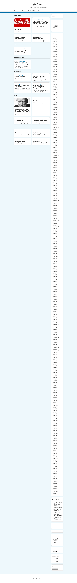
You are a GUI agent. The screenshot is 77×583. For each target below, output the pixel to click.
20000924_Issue (55, 447)
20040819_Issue (55, 290)
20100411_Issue (55, 79)
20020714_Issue (55, 373)
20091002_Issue (55, 98)
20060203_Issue (55, 234)
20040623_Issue (55, 296)
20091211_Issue (55, 91)
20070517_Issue (55, 186)
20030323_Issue (55, 347)
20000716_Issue (55, 459)
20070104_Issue (55, 199)
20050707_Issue (55, 257)
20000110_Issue (55, 482)
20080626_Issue (55, 144)
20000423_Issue (55, 470)
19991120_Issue (55, 487)
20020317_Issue (55, 385)
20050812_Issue (55, 253)
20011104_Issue (55, 399)
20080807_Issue (55, 140)
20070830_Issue (55, 175)
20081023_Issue (55, 132)
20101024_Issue (55, 59)
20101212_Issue (55, 54)
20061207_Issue (55, 202)
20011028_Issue (55, 401)
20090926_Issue (55, 99)
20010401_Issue (55, 425)
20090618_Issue (55, 109)
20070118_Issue (55, 198)
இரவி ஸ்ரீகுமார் (40, 139)
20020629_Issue (55, 374)
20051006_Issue (55, 247)
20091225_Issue (55, 90)
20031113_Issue (55, 322)
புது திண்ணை (17, 29)
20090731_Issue (55, 105)
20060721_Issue (55, 217)
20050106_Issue (55, 274)
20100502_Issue (55, 77)
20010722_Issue (55, 412)
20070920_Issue (55, 173)
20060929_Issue (55, 209)
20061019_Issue (55, 207)
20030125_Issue (55, 353)
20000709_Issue (55, 459)
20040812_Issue (55, 290)
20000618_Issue (55, 462)
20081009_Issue (55, 133)
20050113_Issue (55, 273)
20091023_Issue (55, 96)
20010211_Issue (55, 430)
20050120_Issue (55, 272)
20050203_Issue (55, 271)
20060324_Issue (55, 229)
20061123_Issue (55, 204)
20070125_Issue (55, 197)
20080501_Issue (55, 150)
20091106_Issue (55, 95)
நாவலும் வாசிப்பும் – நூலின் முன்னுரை (57, 504)
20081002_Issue (55, 134)
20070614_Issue (55, 183)
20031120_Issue (55, 321)
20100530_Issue (55, 74)
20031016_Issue (55, 325)
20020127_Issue (55, 390)
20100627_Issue (55, 71)
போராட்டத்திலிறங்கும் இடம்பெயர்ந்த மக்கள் (19, 38)
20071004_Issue (55, 171)
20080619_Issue (55, 145)
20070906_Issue (55, 174)
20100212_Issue (55, 85)
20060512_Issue (55, 224)
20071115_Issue (55, 167)
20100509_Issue (55, 76)
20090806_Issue (55, 104)
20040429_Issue (55, 304)
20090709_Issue (55, 107)
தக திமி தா (36, 132)
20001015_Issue (55, 444)
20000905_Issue (55, 452)
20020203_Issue (55, 389)
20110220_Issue (55, 47)
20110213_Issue (55, 47)
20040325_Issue (55, 308)
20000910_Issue (55, 451)
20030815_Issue (55, 332)
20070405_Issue (55, 190)
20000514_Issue (55, 468)
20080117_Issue (55, 161)
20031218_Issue (55, 318)
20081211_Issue (55, 128)
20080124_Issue (55, 160)
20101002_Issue (55, 61)
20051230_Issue (55, 238)
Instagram (40, 578)
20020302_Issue (55, 386)
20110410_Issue (55, 42)
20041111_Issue (55, 280)
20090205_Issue (55, 123)
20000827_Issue (55, 453)
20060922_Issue (55, 210)
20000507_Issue (55, 469)
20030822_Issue (55, 331)
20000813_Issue (55, 455)
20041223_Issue (55, 275)
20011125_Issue (55, 396)
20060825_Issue (55, 213)
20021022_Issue (55, 363)
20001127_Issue (55, 439)
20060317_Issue (55, 230)
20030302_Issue (55, 349)
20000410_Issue (55, 472)
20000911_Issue (55, 450)
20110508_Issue (55, 39)
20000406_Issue (55, 473)
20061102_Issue (55, 206)
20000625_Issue (55, 461)
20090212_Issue (55, 122)
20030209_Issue (55, 351)
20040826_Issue (55, 289)
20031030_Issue (55, 323)
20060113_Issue (55, 236)
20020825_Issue (55, 368)
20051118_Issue (55, 243)
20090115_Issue (55, 125)
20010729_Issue (55, 411)
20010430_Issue (55, 422)
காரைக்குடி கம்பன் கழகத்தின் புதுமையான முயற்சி (22, 50)
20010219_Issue (55, 429)
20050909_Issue (55, 250)
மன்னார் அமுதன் (40, 84)
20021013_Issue (55, 363)
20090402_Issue (55, 117)
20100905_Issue (55, 64)
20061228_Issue (55, 200)
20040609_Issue (55, 298)
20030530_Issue (55, 340)
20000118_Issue (55, 482)
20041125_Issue (55, 278)
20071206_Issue (55, 165)
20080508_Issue (55, 149)
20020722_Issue (55, 372)
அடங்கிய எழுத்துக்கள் (19, 141)
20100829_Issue (55, 65)
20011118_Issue (55, 398)
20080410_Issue (55, 152)
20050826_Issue (55, 252)
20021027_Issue (55, 362)
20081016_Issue (55, 133)
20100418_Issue (55, 78)
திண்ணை (38, 4)
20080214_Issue (55, 158)
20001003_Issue (55, 446)
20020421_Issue (55, 381)
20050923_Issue (55, 249)
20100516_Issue (55, 75)
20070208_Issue (55, 196)
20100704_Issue (55, 70)
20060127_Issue (55, 234)
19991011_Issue (55, 492)
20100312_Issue (55, 82)
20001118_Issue (55, 441)
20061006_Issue (55, 209)
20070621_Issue (55, 182)
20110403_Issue (55, 42)
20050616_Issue (55, 259)
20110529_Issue (41, 11)
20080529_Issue (55, 147)
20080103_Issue (55, 162)
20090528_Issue (55, 111)
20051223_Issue (55, 239)
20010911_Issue (55, 406)
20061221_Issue (55, 201)
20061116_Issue (55, 204)
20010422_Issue (55, 423)
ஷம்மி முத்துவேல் (22, 130)
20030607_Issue (55, 339)
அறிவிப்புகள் (24, 10)
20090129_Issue (55, 123)
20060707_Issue (55, 219)
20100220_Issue (55, 84)
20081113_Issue (55, 131)
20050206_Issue (55, 270)
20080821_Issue (55, 138)
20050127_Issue (55, 272)
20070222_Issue (55, 194)
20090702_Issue (55, 108)
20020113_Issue (55, 391)
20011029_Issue (55, 400)
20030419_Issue (55, 344)
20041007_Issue (55, 284)
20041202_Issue (55, 277)
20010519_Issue (55, 420)
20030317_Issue (55, 348)
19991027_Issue (55, 490)
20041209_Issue (55, 277)
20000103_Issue (55, 483)
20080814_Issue (55, 139)
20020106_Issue (55, 392)
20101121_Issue (55, 56)
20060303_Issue (55, 231)
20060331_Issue (55, 229)
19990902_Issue (55, 494)
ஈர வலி (35, 100)
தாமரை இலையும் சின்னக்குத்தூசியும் (38, 38)
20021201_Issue (55, 358)
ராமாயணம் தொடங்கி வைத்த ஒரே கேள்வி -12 (21, 86)
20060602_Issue (55, 222)
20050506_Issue (55, 262)
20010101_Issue (55, 434)
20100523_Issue (55, 75)
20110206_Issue (55, 48)
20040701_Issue (55, 295)
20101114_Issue (55, 57)
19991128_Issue (55, 487)
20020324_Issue (55, 384)
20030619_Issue (55, 338)
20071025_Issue (55, 169)
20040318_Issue (55, 309)
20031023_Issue (55, 324)
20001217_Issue (55, 436)
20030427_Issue (55, 343)
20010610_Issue (55, 417)
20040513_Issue (55, 302)
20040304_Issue (55, 310)
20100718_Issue (55, 69)
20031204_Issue (55, 320)
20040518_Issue (55, 301)
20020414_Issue (55, 382)
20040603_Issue (55, 299)
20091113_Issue (55, 94)
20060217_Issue (55, 232)
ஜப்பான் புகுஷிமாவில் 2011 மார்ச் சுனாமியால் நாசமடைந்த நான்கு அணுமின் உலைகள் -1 (21, 64)
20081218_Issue (55, 128)
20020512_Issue (55, 379)
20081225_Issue (55, 127)
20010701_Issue (55, 414)
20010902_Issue (55, 408)
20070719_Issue (55, 179)
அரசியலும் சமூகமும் (17, 10)
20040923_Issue (55, 285)
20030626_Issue (55, 337)
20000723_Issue (55, 457)
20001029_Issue (55, 443)
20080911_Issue (55, 136)
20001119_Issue (55, 440)
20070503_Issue (55, 187)
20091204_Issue (55, 92)
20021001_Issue (55, 365)
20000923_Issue (55, 448)
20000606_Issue (55, 464)
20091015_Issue (55, 97)
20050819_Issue (55, 252)
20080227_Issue (55, 156)
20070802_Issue (55, 178)
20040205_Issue (55, 313)
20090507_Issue (55, 113)
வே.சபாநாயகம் (40, 75)
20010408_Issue (55, 424)
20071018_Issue (55, 170)
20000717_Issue (55, 458)
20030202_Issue (55, 352)
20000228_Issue (55, 477)
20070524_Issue (55, 185)
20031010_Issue (55, 326)
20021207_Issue (55, 358)
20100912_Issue (55, 63)
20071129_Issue (55, 166)
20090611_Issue (55, 110)
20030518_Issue (55, 341)
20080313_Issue (55, 155)
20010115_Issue (55, 433)
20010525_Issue (55, 419)
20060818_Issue (55, 214)
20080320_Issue (55, 154)
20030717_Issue (55, 335)
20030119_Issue (55, 353)
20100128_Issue (55, 86)
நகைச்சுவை (61, 10)
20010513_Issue (55, 421)
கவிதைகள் (56, 10)
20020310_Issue (55, 386)
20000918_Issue (55, 449)
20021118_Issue (55, 360)
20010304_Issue (55, 428)
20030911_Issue (55, 329)
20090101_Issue (55, 126)
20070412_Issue (55, 189)
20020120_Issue (55, 391)
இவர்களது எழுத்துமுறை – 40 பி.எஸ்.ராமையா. (40, 77)
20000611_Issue (55, 464)
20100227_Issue (55, 83)
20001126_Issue (55, 439)
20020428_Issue (55, 381)
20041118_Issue (55, 279)
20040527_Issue (55, 300)
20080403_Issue (55, 153)
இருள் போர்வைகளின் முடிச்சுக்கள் (20, 132)
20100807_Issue (55, 67)
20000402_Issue (55, 474)
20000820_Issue (55, 454)
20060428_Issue (55, 226)
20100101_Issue (55, 89)
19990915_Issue (55, 492)
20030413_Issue (55, 345)
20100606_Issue (55, 73)
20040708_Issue (55, 294)
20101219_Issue (55, 53)
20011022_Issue (55, 401)
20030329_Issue (55, 346)
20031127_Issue (55, 320)
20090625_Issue (55, 108)
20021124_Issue (55, 359)
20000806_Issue (55, 456)
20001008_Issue (55, 445)
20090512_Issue (55, 113)
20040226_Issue (55, 311)
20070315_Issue (55, 192)
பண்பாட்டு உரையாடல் (19, 76)
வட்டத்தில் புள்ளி (37, 141)
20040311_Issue (55, 310)
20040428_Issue (55, 305)
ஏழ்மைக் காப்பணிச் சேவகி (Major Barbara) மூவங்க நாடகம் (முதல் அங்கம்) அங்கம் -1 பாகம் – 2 (22, 111)
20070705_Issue (55, 181)
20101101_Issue (55, 58)
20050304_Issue (55, 269)
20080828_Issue (55, 138)
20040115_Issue (55, 315)
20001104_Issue (55, 442)
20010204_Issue (55, 431)
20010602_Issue (55, 418)
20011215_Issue (55, 394)
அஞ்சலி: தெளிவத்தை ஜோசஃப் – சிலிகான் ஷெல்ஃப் (57, 510)
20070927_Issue (55, 172)
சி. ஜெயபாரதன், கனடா (22, 61)
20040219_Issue (55, 312)
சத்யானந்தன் (21, 84)
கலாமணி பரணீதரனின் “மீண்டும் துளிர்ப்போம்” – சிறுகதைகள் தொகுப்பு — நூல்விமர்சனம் (39, 87)
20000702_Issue (55, 460)
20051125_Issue (55, 242)
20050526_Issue (55, 260)
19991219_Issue (55, 484)
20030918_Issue (55, 328)
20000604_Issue (55, 465)
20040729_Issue (55, 292)
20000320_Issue (55, 475)
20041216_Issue (55, 276)
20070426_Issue (55, 188)
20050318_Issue (55, 267)
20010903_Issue (55, 407)
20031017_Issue (55, 325)
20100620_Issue (55, 72)
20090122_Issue (55, 124)
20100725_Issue (55, 68)
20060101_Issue (55, 237)
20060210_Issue (55, 233)
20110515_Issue (55, 38)
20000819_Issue (55, 454)
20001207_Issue (55, 437)
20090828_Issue (55, 102)
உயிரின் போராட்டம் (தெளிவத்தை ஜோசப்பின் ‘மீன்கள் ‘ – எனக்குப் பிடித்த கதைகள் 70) (57, 512)
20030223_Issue (55, 350)
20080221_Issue (55, 157)
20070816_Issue (55, 176)
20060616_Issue (55, 221)
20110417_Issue (55, 41)
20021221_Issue (55, 356)
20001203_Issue (55, 438)
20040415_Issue (55, 306)
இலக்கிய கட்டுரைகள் (41, 10)
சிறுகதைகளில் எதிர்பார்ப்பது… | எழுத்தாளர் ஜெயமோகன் (58, 519)
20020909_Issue (55, 367)
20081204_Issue (55, 129)
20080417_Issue (55, 151)
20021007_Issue (55, 364)
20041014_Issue (55, 283)
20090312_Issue (55, 119)
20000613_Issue (55, 463)
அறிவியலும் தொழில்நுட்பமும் (32, 10)
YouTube (43, 578)
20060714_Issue (55, 218)
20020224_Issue (55, 387)
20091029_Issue (55, 95)
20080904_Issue (55, 137)
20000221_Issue (55, 478)
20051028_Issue (55, 245)
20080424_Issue (55, 151)
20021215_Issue (55, 357)
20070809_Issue (55, 177)
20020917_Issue (55, 366)
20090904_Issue (55, 101)
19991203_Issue (55, 486)
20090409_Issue (55, 116)
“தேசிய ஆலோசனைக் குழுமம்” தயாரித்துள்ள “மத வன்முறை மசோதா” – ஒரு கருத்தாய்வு (40, 22)
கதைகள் (47, 10)
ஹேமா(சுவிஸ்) (21, 139)
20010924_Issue (55, 404)
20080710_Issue (55, 143)
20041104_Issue (55, 281)
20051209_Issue (55, 240)
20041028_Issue (55, 282)
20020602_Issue (55, 377)
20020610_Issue (55, 376)
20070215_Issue (55, 195)
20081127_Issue (55, 130)
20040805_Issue (55, 291)
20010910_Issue (55, 406)
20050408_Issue (55, 266)
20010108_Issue (55, 434)
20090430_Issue (55, 114)
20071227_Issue (55, 163)
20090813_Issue (55, 103)
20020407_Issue (55, 383)
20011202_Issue (55, 396)
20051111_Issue (55, 244)
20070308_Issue (55, 193)
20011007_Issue (55, 403)
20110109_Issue (55, 51)
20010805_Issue (55, 411)
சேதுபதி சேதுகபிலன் (22, 48)
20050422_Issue (55, 264)
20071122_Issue (55, 166)
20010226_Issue (55, 429)
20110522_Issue (55, 37)
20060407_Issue (55, 228)
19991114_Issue (55, 488)
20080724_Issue (55, 141)
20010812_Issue (55, 410)
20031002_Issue (55, 327)
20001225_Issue (55, 435)
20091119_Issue (55, 93)
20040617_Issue (55, 297)
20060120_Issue (55, 235)
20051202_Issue (55, 241)
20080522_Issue (55, 148)
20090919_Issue (55, 100)
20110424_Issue (55, 40)
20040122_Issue (55, 315)
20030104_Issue (55, 355)
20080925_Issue (55, 135)
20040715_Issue (55, 293)
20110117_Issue (55, 50)
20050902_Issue (55, 251)
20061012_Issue (55, 208)
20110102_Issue (55, 52)
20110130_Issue (55, 49)
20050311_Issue (55, 268)
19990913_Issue (55, 493)
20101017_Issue (55, 60)
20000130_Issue (55, 480)
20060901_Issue (55, 212)
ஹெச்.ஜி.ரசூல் (21, 75)
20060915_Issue (55, 211)
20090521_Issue (55, 112)
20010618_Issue (55, 416)
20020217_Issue (55, 388)
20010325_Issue (55, 426)
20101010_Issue (55, 60)
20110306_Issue (55, 45)
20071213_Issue (55, 164)
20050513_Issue (55, 262)
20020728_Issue (55, 371)
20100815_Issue (55, 66)
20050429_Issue (55, 263)
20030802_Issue (55, 333)
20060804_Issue (55, 215)
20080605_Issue (55, 146)
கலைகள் (51, 10)
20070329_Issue (55, 191)
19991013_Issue (55, 491)
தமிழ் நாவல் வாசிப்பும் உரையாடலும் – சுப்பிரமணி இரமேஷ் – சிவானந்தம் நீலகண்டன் (58, 502)
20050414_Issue (55, 265)
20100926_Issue (55, 62)
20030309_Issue (55, 348)
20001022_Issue (55, 444)
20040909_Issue (55, 287)
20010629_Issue (55, 415)
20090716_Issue (55, 106)
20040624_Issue (55, 295)
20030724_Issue (55, 334)
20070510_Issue (55, 186)
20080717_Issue (55, 142)
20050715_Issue (55, 256)
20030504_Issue (55, 343)
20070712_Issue (55, 180)
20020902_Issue (55, 368)
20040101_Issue (55, 317)
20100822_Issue (55, 65)
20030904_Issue (55, 330)
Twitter (37, 578)
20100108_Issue (55, 88)
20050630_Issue (55, 257)
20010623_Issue (55, 416)
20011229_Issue (55, 393)
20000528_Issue (55, 466)
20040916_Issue (55, 286)
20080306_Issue (55, 156)
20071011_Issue (55, 171)
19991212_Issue (55, 485)
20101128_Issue (55, 55)
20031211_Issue (55, 319)
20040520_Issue (55, 300)
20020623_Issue (55, 375)
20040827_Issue (55, 288)
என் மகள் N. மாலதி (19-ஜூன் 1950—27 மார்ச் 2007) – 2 (58, 508)
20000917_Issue (55, 449)
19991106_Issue (55, 489)
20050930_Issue (55, 248)
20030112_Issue (55, 354)
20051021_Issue (55, 246)
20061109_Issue (55, 205)
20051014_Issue (55, 247)
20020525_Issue (55, 378)
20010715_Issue (55, 413)
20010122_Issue (55, 432)
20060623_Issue (55, 220)
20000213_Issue (55, 479)
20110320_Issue (55, 44)
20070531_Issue (55, 184)
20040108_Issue (55, 316)
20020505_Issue (55, 380)
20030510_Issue (55, 342)
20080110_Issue (55, 161)
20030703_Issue (55, 336)
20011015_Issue (55, 402)
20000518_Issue (55, 467)
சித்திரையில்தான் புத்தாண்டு (58, 517)
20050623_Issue (55, 258)
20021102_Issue (55, 361)
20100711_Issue (55, 70)
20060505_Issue (55, 225)
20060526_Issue (55, 223)
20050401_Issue (55, 267)
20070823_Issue (55, 176)
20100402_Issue (55, 80)
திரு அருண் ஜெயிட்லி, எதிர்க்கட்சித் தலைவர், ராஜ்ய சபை (39, 19)
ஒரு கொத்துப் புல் (18, 120)
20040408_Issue (55, 307)
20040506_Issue (55, 303)
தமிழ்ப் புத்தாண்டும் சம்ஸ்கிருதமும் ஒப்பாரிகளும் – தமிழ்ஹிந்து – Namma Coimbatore (58, 515)
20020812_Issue (55, 370)
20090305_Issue (55, 120)
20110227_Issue (55, 46)
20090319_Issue (55, 118)
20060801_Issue (55, 216)
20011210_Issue (55, 395)
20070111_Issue (55, 199)
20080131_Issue (55, 159)
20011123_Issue (55, 397)
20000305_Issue (55, 477)
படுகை (60, 519)
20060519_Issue (55, 224)
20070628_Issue (55, 181)
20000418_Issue (55, 471)
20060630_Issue (55, 219)
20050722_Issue (55, 255)
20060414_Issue (55, 227)
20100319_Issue (55, 81)
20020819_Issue (55, 369)
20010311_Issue (55, 427)
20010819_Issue (55, 409)
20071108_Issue (55, 168)
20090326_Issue (55, 118)
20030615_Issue (55, 338)
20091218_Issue (55, 90)
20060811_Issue (55, 214)
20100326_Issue (55, 80)
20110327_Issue (55, 43)
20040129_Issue (55, 314)
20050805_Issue (55, 254)
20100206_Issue (55, 85)
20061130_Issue (55, 203)
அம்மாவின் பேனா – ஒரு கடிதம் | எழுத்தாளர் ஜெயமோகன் (57, 507)
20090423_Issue (55, 115)
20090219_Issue (55, 121)
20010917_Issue (55, 405)
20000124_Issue (55, 481)
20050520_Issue (55, 261)
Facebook (34, 578)
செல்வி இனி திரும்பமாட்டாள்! (40, 120)
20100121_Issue (55, 87)
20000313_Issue (55, 476)
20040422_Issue (55, 305)
